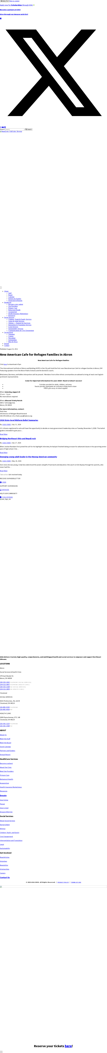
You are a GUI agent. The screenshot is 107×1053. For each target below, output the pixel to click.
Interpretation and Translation (11, 840)
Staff (9, 293)
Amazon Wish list (6, 812)
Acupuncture (12, 312)
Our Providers (13, 306)
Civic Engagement (6, 836)
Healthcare (7, 302)
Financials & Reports (15, 300)
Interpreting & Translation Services (19, 325)
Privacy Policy (63, 882)
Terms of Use (76, 882)
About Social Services (7, 821)
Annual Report (5, 755)
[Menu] (1, 287)
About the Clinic (5, 767)
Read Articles (4, 857)
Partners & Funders (14, 299)
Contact (6, 345)
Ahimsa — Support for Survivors (19, 323)
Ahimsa (2, 829)
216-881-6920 (5, 709)
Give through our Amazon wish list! (14, 14)
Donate (6, 344)
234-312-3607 (5, 684)
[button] (0, 18)
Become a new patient (15, 304)
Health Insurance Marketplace (18, 314)
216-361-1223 (5, 724)
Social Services (9, 317)
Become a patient (6, 763)
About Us (3, 735)
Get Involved (8, 332)
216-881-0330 (5, 707)
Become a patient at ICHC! (10, 10)
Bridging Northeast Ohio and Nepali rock (18, 438)
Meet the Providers (7, 771)
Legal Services (13, 327)
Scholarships (12, 340)
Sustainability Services (15, 329)
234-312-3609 (5, 689)
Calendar (11, 297)
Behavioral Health (14, 310)
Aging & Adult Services (16, 321)
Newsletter (11, 338)
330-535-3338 (5, 687)
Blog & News (13, 342)
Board (10, 295)
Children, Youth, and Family (9, 833)
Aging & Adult (5, 825)
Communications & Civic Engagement (21, 330)
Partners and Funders (7, 751)
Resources (11, 315)
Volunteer (11, 334)
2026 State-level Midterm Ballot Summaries (19, 420)
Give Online (4, 800)
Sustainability (5, 848)
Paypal (2, 804)
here (5, 364)
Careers (10, 336)
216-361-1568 (5, 726)
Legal (2, 844)
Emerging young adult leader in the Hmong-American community (28, 456)
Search (2, 129)
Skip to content (14, 1)
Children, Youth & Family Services (19, 319)
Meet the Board (5, 743)
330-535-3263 (5, 682)
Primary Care (12, 308)
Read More (3, 434)
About (6, 291)
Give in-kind (4, 808)
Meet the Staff (5, 739)
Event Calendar (5, 747)
